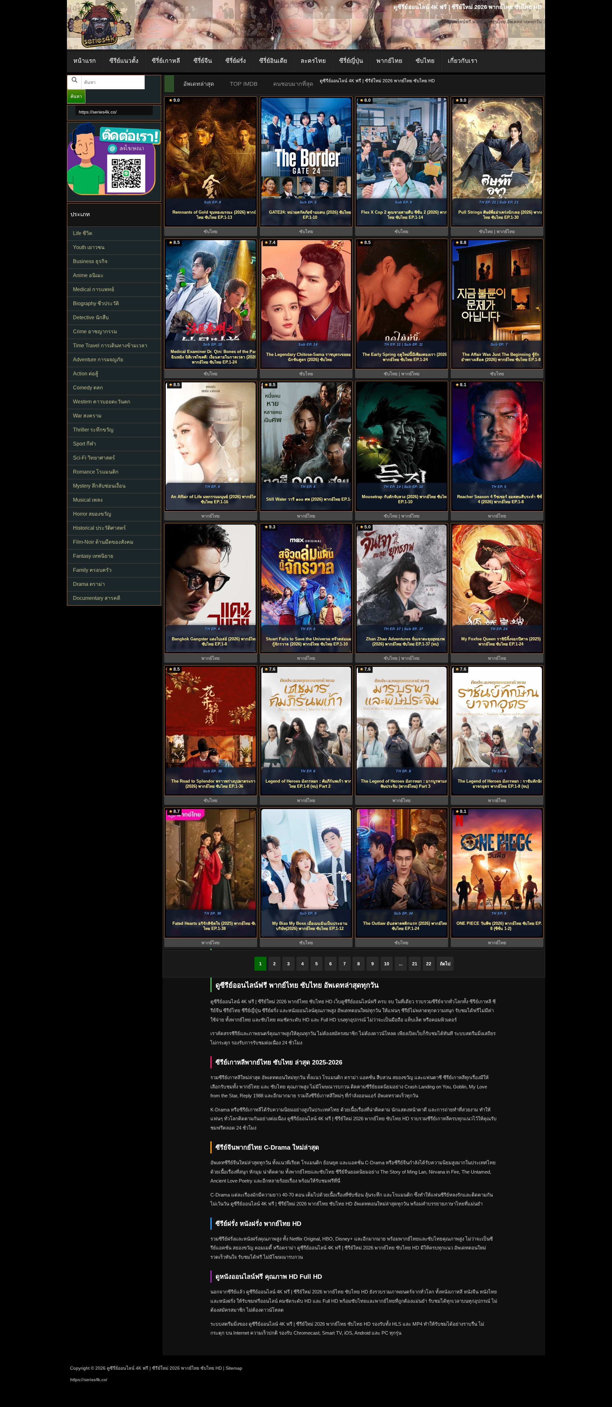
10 (386, 963)
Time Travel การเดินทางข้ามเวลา (110, 345)
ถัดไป (445, 963)
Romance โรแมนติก (96, 472)
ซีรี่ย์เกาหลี (166, 60)
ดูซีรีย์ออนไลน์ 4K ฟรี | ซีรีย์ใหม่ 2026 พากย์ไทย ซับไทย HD (164, 1368)
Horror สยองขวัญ (92, 514)
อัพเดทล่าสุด (198, 84)
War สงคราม (87, 415)
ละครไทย (313, 60)
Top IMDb (244, 84)
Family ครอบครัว (92, 570)
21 (414, 963)
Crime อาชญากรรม (95, 331)
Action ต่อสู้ (85, 373)
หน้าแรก (84, 60)
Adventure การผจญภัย (98, 359)
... (401, 963)
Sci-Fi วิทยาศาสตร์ (94, 457)
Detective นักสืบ (91, 317)
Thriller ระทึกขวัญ (93, 429)
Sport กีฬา (84, 443)
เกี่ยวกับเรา (462, 60)
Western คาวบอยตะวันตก (101, 401)
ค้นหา (76, 96)
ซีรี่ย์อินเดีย (273, 60)
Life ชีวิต (82, 233)
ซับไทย (425, 60)
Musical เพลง (88, 500)
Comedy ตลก (88, 387)
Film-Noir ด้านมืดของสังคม (103, 542)
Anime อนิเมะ (88, 275)
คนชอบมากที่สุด (293, 84)
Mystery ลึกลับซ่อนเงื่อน (99, 486)
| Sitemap (232, 1368)
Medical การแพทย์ (93, 289)
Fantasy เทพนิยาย (93, 556)
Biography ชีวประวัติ (96, 303)
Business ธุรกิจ (90, 261)
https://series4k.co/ (98, 111)
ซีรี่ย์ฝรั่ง (235, 60)
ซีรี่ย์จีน (202, 60)
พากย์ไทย (389, 60)
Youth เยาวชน (89, 247)
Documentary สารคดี (96, 598)
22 (428, 963)
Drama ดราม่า (89, 584)
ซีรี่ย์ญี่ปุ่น (351, 60)
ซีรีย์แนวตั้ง (123, 60)
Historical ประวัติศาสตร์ (99, 528)
